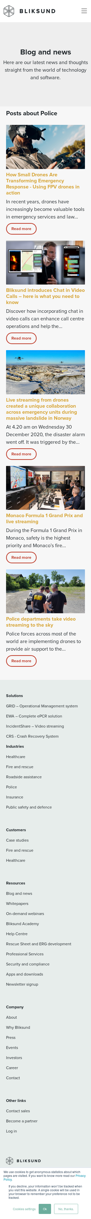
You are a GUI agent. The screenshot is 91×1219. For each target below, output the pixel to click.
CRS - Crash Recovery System (32, 736)
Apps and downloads (24, 974)
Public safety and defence (29, 807)
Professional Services (24, 954)
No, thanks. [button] (66, 1209)
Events (12, 1047)
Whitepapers (17, 903)
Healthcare (15, 756)
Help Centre (17, 933)
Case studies (17, 840)
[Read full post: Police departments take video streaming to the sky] (45, 591)
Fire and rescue (19, 766)
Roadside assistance (24, 777)
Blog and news (19, 893)
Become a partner (21, 1121)
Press (10, 1037)
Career (12, 1067)
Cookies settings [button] (24, 1209)
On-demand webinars (25, 913)
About (11, 1017)
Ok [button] (45, 1209)
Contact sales (18, 1111)
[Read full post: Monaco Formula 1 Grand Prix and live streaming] (45, 488)
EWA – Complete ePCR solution (34, 716)
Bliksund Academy (22, 923)
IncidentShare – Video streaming (35, 726)
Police (11, 787)
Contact (13, 1078)
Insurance (14, 797)
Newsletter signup (22, 984)
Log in (11, 1131)
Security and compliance (28, 964)
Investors (14, 1057)
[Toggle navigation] (84, 11)
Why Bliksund (18, 1027)
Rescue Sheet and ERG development (38, 944)
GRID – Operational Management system (42, 706)
